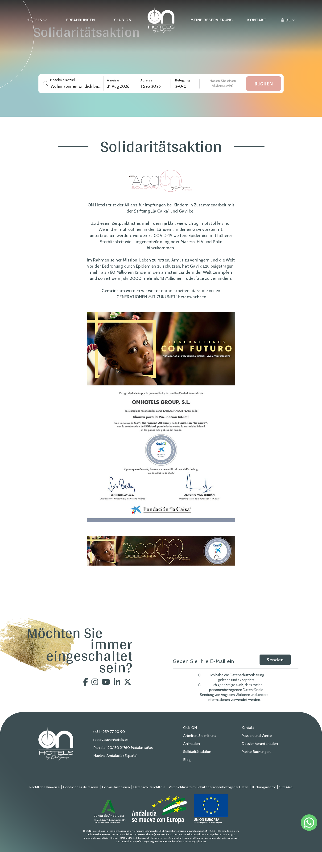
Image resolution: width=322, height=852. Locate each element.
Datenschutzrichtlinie (149, 787)
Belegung (182, 80)
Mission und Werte (257, 735)
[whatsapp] (309, 822)
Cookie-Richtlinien (116, 787)
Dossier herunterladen (260, 743)
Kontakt (248, 727)
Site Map (286, 787)
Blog (186, 759)
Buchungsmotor (264, 787)
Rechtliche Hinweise (44, 787)
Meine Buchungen (256, 751)
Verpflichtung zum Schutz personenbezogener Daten (208, 787)
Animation (191, 743)
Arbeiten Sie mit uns (199, 735)
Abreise (146, 80)
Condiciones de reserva (81, 787)
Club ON (190, 727)
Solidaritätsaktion (197, 751)
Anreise (113, 80)
